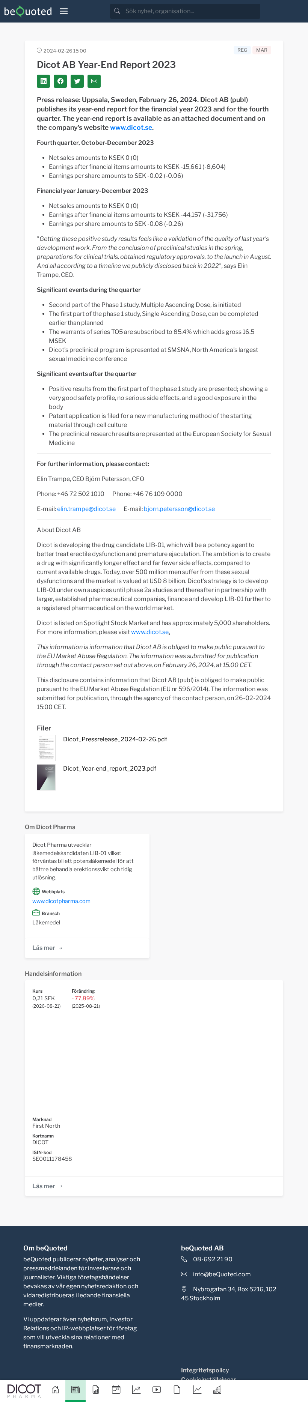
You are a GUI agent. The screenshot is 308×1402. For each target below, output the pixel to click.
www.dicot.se (131, 127)
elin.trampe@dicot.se (86, 508)
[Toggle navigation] (63, 11)
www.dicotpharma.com (61, 901)
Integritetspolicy (205, 1370)
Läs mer (43, 947)
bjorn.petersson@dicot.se (179, 508)
